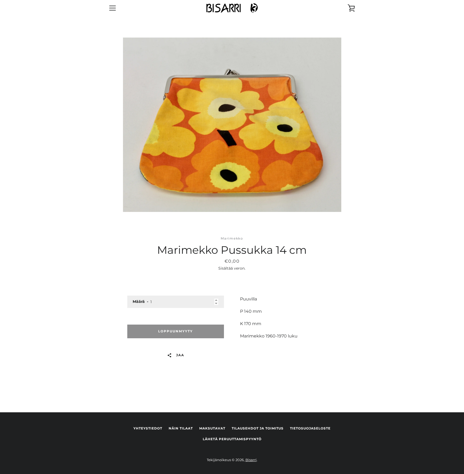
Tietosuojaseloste (310, 428)
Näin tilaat (181, 428)
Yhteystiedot (147, 428)
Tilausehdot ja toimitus (258, 428)
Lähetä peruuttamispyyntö (232, 439)
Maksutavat (212, 428)
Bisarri (251, 460)
